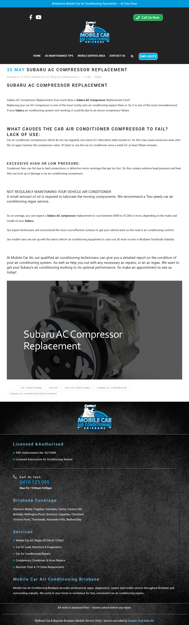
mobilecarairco (70, 77)
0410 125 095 (34, 482)
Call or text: (31, 477)
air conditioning (31, 388)
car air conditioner (77, 388)
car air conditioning (55, 173)
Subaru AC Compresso (90, 100)
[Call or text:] (15, 477)
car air (53, 388)
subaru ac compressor (112, 388)
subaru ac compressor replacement (33, 394)
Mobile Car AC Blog (44, 77)
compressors (38, 140)
